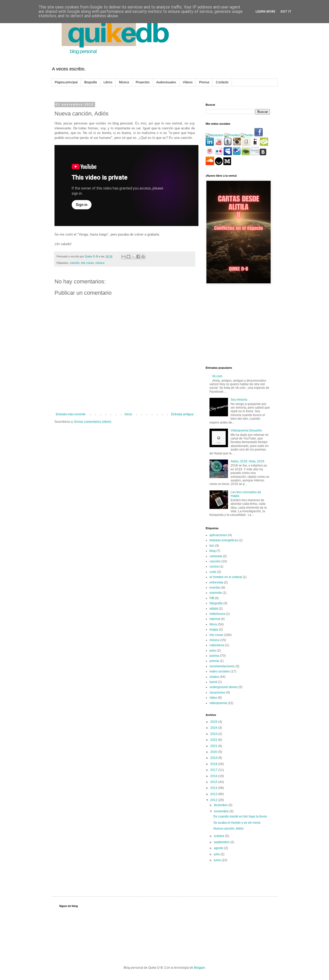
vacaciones (217, 692)
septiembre (222, 842)
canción (74, 262)
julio (217, 854)
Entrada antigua (182, 414)
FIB (211, 598)
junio (218, 860)
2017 (214, 770)
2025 (214, 722)
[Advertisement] (238, 325)
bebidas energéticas (223, 540)
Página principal (66, 82)
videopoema (218, 703)
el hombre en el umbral (225, 577)
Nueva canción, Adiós (228, 828)
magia (213, 629)
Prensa (204, 82)
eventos (215, 587)
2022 (214, 740)
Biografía (90, 82)
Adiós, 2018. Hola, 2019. (248, 461)
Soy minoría (239, 399)
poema (214, 656)
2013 (214, 794)
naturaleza (216, 645)
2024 (214, 728)
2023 (214, 734)
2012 (214, 800)
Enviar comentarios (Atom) (92, 422)
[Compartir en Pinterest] (143, 256)
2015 (214, 782)
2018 (214, 764)
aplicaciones (218, 535)
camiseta (215, 556)
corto (212, 572)
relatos (214, 677)
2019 (214, 758)
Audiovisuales (166, 82)
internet (214, 619)
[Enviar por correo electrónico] (123, 256)
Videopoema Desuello (246, 430)
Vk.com (217, 376)
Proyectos (143, 82)
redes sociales (219, 671)
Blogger (199, 967)
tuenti (213, 682)
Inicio (128, 414)
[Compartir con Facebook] (138, 256)
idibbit (213, 608)
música (99, 262)
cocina (214, 566)
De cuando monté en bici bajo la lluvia (240, 816)
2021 (214, 746)
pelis (212, 650)
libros (213, 624)
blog (212, 551)
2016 (214, 776)
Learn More (265, 11)
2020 (214, 752)
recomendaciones (222, 666)
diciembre (221, 805)
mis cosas (87, 262)
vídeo (213, 697)
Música (124, 82)
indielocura (217, 614)
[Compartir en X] (133, 256)
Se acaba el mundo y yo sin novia (236, 822)
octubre (219, 836)
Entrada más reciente (71, 414)
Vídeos (188, 82)
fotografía (216, 603)
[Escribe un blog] (128, 256)
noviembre (222, 811)
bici (211, 545)
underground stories (223, 687)
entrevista (216, 582)
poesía (214, 661)
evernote (215, 593)
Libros (108, 82)
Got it (285, 11)
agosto (219, 848)
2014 (214, 788)
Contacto (222, 82)
